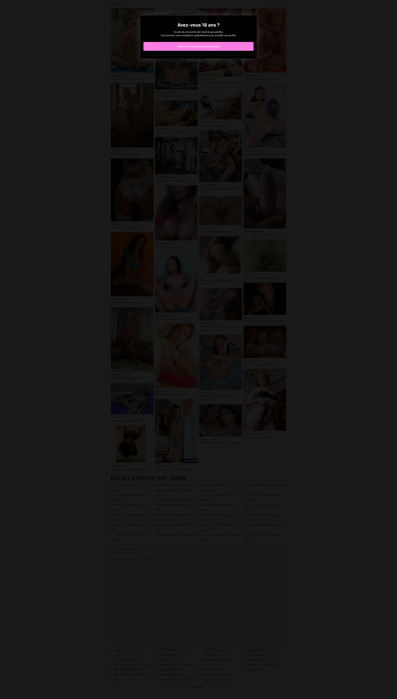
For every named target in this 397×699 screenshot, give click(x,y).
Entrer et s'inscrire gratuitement (198, 46)
